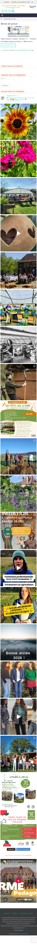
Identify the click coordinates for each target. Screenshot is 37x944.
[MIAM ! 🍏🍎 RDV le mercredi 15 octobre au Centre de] (18, 828)
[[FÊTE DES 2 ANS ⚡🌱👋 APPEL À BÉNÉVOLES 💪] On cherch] (18, 344)
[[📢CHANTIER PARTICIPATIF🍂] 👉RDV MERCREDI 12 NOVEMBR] (18, 753)
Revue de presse (9, 23)
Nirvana (19, 933)
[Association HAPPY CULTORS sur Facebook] (2, 11)
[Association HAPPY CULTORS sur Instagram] (6, 11)
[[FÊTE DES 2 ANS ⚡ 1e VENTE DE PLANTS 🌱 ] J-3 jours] (18, 307)
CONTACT (6, 2)
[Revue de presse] (18, 31)
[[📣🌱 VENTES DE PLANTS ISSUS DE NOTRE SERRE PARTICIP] (18, 196)
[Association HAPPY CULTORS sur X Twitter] (9, 11)
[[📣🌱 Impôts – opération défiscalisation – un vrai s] (18, 716)
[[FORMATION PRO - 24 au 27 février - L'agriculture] (18, 567)
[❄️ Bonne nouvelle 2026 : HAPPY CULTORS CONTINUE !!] (18, 642)
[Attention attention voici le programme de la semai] (18, 530)
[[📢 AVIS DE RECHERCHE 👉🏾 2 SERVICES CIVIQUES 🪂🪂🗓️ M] (18, 605)
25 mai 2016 (6, 50)
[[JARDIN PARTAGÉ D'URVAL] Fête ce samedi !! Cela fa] (18, 121)
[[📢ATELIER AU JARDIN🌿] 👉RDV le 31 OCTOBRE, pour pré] (18, 791)
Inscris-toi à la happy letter (21, 2)
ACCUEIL (6, 913)
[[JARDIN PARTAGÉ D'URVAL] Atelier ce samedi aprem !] (18, 493)
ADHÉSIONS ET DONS (26, 913)
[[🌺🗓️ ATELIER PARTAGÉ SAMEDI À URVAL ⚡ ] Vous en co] (18, 158)
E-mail (2, 78)
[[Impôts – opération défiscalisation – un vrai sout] (18, 679)
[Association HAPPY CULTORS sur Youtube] (13, 11)
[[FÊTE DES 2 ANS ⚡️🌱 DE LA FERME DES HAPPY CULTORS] (18, 233)
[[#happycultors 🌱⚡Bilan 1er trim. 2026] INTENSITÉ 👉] (18, 456)
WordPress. (25, 933)
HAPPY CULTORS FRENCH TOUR (21, 50)
